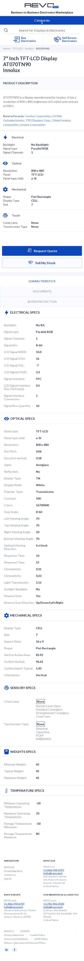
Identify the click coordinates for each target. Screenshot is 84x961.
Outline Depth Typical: (18, 668)
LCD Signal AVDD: (15, 352)
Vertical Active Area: (17, 655)
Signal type (10, 148)
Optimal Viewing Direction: (14, 547)
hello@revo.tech (53, 873)
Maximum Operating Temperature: (17, 815)
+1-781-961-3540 (53, 903)
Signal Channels (13, 152)
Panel (6, 174)
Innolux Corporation (38, 116)
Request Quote (45, 251)
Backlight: (10, 325)
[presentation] (42, 30)
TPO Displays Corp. (38, 120)
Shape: (8, 648)
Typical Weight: (14, 771)
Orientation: (12, 675)
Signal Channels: (14, 338)
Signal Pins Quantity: (17, 406)
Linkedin (25, 931)
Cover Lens (10, 222)
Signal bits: (11, 345)
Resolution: (11, 444)
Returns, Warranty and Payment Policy (25, 942)
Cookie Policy (37, 935)
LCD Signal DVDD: (15, 372)
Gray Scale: (11, 512)
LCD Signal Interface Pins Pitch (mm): (17, 387)
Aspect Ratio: (13, 641)
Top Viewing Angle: (16, 525)
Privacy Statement (14, 935)
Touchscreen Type (15, 226)
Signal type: (11, 331)
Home (6, 48)
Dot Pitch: (10, 451)
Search (8, 878)
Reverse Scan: (13, 596)
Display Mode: (13, 485)
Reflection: (11, 471)
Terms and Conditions (16, 938)
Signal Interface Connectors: (14, 397)
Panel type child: (14, 438)
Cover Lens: (11, 701)
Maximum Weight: (15, 778)
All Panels (9, 867)
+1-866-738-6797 (53, 869)
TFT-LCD (17, 48)
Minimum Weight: (15, 764)
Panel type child (13, 178)
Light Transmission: (16, 582)
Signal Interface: (14, 378)
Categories (42, 20)
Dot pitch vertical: (15, 458)
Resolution (10, 170)
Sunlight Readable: (16, 589)
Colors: (8, 505)
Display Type (11, 200)
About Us (9, 931)
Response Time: (14, 555)
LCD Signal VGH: (14, 358)
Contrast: (10, 498)
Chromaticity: (12, 569)
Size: (7, 634)
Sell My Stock (45, 263)
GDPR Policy (41, 938)
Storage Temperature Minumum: (18, 825)
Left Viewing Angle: (16, 518)
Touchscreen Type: (16, 724)
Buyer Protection (42, 301)
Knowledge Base (13, 870)
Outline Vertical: (14, 661)
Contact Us (10, 874)
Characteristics (42, 281)
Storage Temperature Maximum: (18, 835)
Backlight (9, 144)
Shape (7, 196)
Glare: (8, 465)
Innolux (29, 48)
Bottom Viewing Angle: (19, 538)
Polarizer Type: (13, 491)
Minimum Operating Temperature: (16, 804)
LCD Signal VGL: (14, 365)
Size (5, 204)
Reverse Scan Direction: (19, 602)
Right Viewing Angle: (17, 532)
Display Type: (12, 478)
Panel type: (11, 431)
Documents (42, 291)
